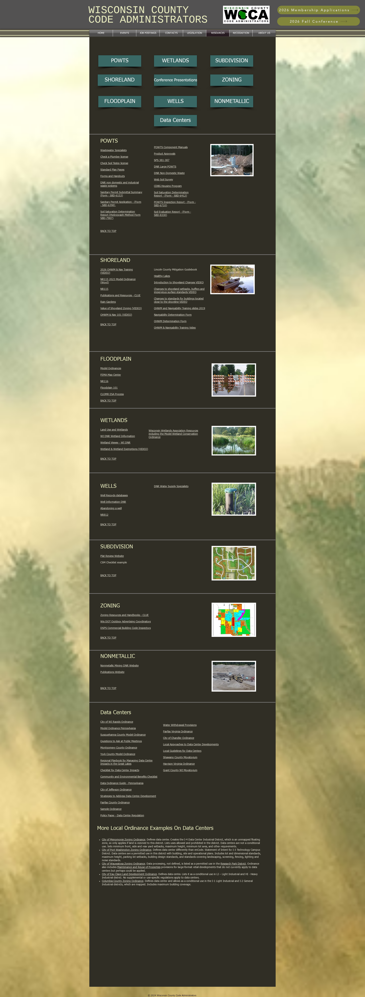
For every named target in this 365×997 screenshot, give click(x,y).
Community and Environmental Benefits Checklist (128, 777)
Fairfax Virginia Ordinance (178, 731)
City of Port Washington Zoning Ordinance (126, 850)
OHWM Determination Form (170, 321)
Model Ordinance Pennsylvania (118, 728)
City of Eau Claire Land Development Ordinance (129, 874)
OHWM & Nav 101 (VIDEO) (116, 315)
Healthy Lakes (162, 276)
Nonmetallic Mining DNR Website (119, 665)
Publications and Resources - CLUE (120, 295)
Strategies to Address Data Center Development (128, 796)
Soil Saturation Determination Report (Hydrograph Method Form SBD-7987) (120, 215)
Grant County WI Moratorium (180, 770)
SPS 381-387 (161, 160)
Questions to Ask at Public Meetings (121, 741)
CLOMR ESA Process (112, 394)
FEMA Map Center (110, 375)
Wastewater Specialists (113, 150)
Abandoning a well (111, 508)
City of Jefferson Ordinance (116, 789)
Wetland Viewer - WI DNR (115, 442)
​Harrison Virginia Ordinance (179, 764)
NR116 (104, 381)
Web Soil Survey (163, 179)
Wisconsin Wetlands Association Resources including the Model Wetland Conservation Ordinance (173, 434)
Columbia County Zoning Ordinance (122, 881)
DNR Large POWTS (165, 166)
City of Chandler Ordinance (178, 738)
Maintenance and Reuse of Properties (138, 867)
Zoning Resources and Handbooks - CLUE (124, 615)
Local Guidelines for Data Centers (182, 751)
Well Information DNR (113, 502)
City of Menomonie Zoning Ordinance (123, 839)
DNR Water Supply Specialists (171, 486)
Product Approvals (164, 154)
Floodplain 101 (109, 388)
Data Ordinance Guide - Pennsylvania (121, 783)
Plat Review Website (112, 556)
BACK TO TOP (108, 231)
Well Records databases (114, 495)
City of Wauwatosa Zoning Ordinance (123, 864)
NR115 (104, 289)
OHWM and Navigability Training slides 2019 (179, 308)
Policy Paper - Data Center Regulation (122, 815)
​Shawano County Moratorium (180, 757)
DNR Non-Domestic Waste (169, 173)
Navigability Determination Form (173, 315)
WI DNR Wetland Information (117, 436)
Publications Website (112, 672)
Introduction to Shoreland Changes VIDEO (179, 282)
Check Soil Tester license (114, 163)
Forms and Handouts (112, 176)
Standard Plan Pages (112, 169)
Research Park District (233, 864)
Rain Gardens (108, 302)
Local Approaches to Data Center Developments (191, 744)
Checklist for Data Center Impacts (119, 770)
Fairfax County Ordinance (115, 802)
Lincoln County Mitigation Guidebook (175, 269)
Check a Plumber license (114, 157)
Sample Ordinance (110, 809)
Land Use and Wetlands (114, 430)
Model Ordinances (110, 368)
